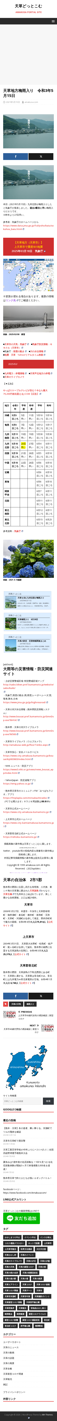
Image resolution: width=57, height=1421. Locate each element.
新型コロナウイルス (37, 1314)
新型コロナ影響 (11, 1320)
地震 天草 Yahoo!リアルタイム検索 (23, 354)
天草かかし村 (10, 1255)
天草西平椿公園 (33, 1302)
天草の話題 (8, 1357)
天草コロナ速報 (43, 1284)
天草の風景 (37, 1278)
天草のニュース (11, 1347)
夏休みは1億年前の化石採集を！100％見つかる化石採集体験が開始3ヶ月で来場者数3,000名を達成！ (28, 1165)
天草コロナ (27, 1284)
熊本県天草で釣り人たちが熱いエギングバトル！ (27, 1177)
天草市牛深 (25, 1296)
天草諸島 (34, 890)
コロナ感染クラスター (14, 1243)
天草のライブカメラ (14, 376)
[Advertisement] (28, 54)
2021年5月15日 (13, 102)
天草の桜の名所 (11, 1272)
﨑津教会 (39, 1326)
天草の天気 (16, 1004)
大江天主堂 (41, 1249)
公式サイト (20, 954)
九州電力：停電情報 (14, 373)
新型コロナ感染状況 (31, 1320)
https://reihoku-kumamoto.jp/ (20, 836)
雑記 (5, 1384)
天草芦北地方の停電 (40, 373)
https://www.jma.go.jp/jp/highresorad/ (24, 702)
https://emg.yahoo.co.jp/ (17, 783)
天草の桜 (42, 1266)
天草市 (39, 1290)
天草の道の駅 (10, 1278)
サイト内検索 (9, 1095)
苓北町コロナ (10, 1326)
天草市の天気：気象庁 (15, 344)
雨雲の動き (18, 351)
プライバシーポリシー (14, 1392)
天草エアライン (11, 1284)
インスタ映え (46, 1237)
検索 (48, 1100)
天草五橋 (7, 894)
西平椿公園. (26, 1326)
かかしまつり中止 (12, 1237)
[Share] (15, 156)
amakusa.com (31, 102)
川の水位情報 (36, 351)
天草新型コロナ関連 (13, 1373)
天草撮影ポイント (42, 1296)
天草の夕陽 (45, 1261)
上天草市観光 (10, 1249)
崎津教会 (8, 1314)
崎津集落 (20, 1314)
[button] (52, 21)
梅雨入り (30, 1004)
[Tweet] (40, 156)
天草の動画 (8, 1352)
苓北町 (47, 1320)
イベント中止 (30, 1237)
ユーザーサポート (12, 1342)
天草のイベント (27, 1255)
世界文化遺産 (26, 1249)
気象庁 (17, 531)
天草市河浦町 (10, 1296)
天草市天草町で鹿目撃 (14, 1140)
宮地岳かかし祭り (38, 1308)
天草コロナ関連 (11, 1290)
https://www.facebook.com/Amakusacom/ (25, 1192)
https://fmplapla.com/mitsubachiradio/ (25, 797)
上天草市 (48, 1243)
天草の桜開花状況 (30, 1272)
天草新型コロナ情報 (13, 1302)
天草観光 (22, 1308)
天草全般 (7, 1368)
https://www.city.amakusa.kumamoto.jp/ (26, 811)
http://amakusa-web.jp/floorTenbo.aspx (25, 744)
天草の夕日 (31, 1261)
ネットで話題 (34, 1243)
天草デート (27, 1290)
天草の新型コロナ (26, 1266)
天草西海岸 (9, 1308)
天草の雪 (24, 1278)
